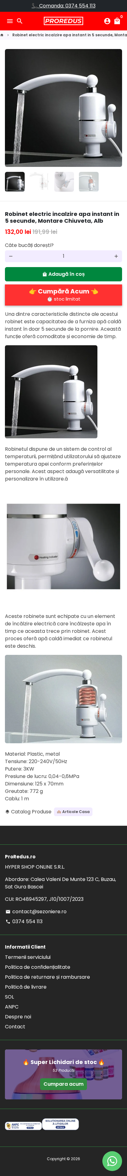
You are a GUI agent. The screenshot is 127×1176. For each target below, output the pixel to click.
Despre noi (18, 1016)
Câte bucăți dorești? (29, 245)
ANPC (11, 1006)
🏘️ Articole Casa (73, 811)
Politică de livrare (26, 986)
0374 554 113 (24, 921)
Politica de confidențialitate (37, 967)
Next (116, 108)
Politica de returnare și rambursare (47, 977)
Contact (15, 1026)
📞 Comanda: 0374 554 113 (64, 5)
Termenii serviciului (28, 957)
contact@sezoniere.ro (36, 911)
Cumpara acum (63, 1084)
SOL (9, 996)
